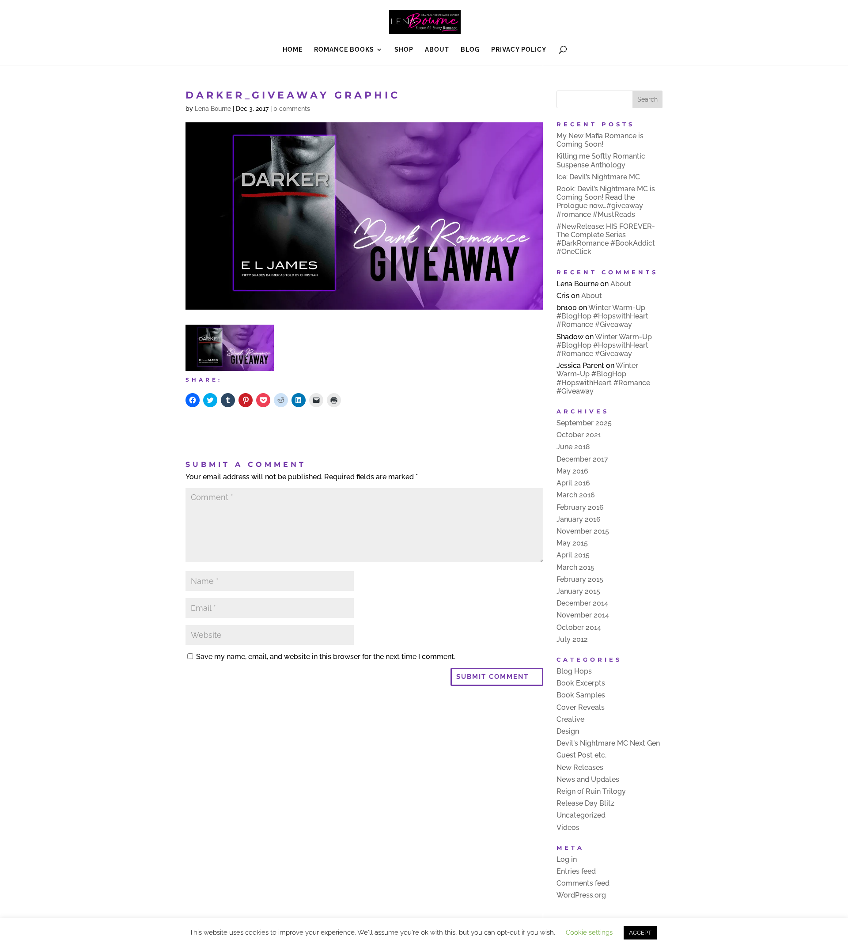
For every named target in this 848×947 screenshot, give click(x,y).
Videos (567, 827)
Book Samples (580, 695)
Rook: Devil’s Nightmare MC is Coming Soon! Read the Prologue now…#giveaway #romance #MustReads (605, 202)
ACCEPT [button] (640, 932)
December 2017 (582, 459)
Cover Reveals (580, 707)
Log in (566, 859)
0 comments (291, 108)
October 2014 (578, 627)
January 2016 (578, 519)
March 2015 (575, 567)
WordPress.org (581, 895)
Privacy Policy (518, 49)
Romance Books (344, 49)
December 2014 (582, 603)
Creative (570, 719)
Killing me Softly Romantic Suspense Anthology (600, 160)
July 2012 (572, 639)
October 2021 (578, 435)
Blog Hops (574, 671)
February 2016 (580, 507)
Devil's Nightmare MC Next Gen (608, 743)
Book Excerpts (580, 683)
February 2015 (579, 579)
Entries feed (576, 871)
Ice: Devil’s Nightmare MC (598, 177)
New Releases (579, 767)
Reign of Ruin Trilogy (591, 791)
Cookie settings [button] (589, 932)
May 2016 (572, 471)
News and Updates (587, 779)
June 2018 (573, 447)
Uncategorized (581, 815)
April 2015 (573, 555)
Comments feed (583, 883)
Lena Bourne (213, 108)
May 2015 (572, 543)
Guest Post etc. (581, 755)
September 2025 (584, 423)
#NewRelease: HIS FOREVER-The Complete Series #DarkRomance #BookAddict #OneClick (605, 239)
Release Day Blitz (585, 803)
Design (567, 731)
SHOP (403, 49)
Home (293, 49)
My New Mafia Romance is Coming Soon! (600, 140)
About (437, 49)
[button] (230, 348)
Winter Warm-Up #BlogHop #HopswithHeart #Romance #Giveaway (602, 316)
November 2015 (582, 531)
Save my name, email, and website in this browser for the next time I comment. (325, 656)
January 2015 (578, 591)
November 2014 (582, 615)
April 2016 (573, 483)
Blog (470, 49)
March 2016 (575, 495)
